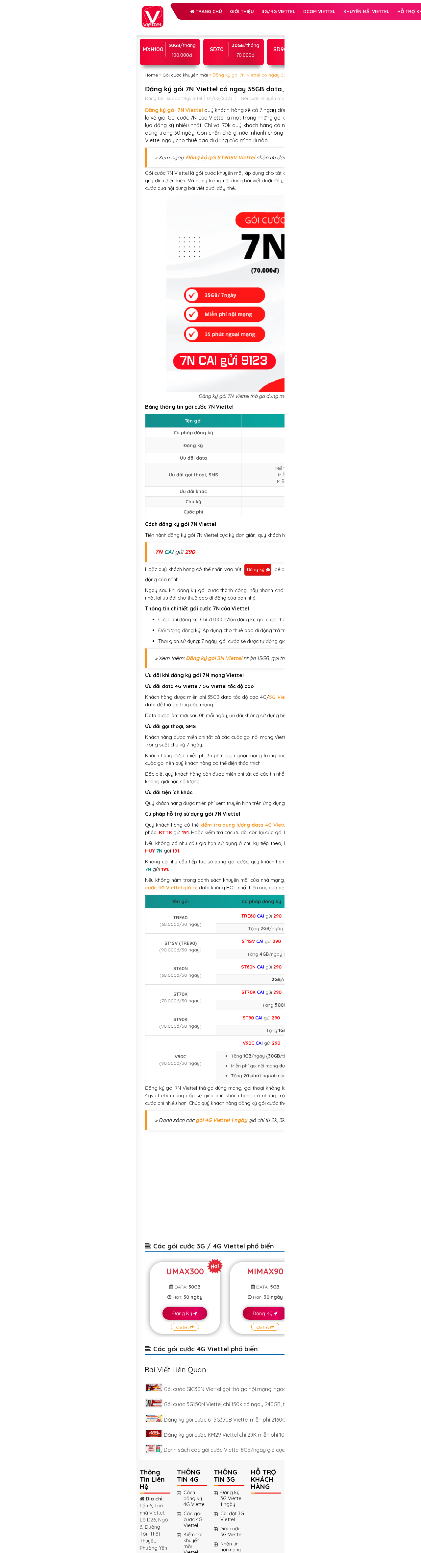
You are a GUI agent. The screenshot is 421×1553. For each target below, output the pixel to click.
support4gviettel (184, 196)
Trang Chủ (176, 24)
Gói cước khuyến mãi (185, 145)
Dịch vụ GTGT (230, 74)
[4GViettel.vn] (152, 9)
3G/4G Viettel (174, 41)
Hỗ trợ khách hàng (182, 74)
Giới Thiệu (210, 24)
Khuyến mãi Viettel (181, 57)
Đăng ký (200, 586)
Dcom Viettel (215, 41)
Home (151, 145)
